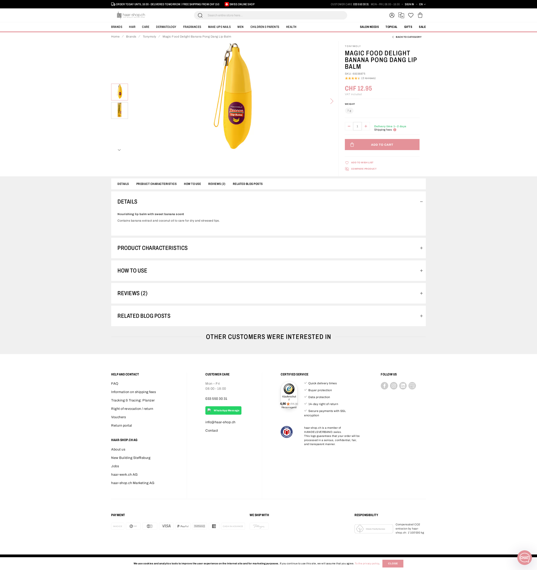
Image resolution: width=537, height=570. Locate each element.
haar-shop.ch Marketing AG (133, 483)
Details (123, 184)
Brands (116, 27)
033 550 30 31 (361, 4)
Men (240, 27)
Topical (392, 27)
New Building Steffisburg (130, 458)
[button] (422, 4)
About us (118, 449)
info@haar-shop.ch (220, 422)
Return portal (121, 425)
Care (145, 27)
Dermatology (166, 27)
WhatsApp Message (226, 410)
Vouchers (118, 417)
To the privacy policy (367, 563)
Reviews (216, 184)
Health (291, 27)
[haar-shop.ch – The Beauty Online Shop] (131, 15)
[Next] (331, 101)
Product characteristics (156, 184)
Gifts (408, 27)
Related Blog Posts (248, 184)
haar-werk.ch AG (124, 474)
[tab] (268, 201)
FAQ (115, 383)
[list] (233, 101)
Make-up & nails (219, 27)
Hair (132, 27)
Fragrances (192, 27)
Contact (211, 430)
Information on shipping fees (133, 392)
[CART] (420, 15)
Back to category (409, 37)
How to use (192, 184)
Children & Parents (264, 27)
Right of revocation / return (132, 408)
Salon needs (369, 27)
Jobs (115, 466)
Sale (422, 27)
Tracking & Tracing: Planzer (133, 400)
